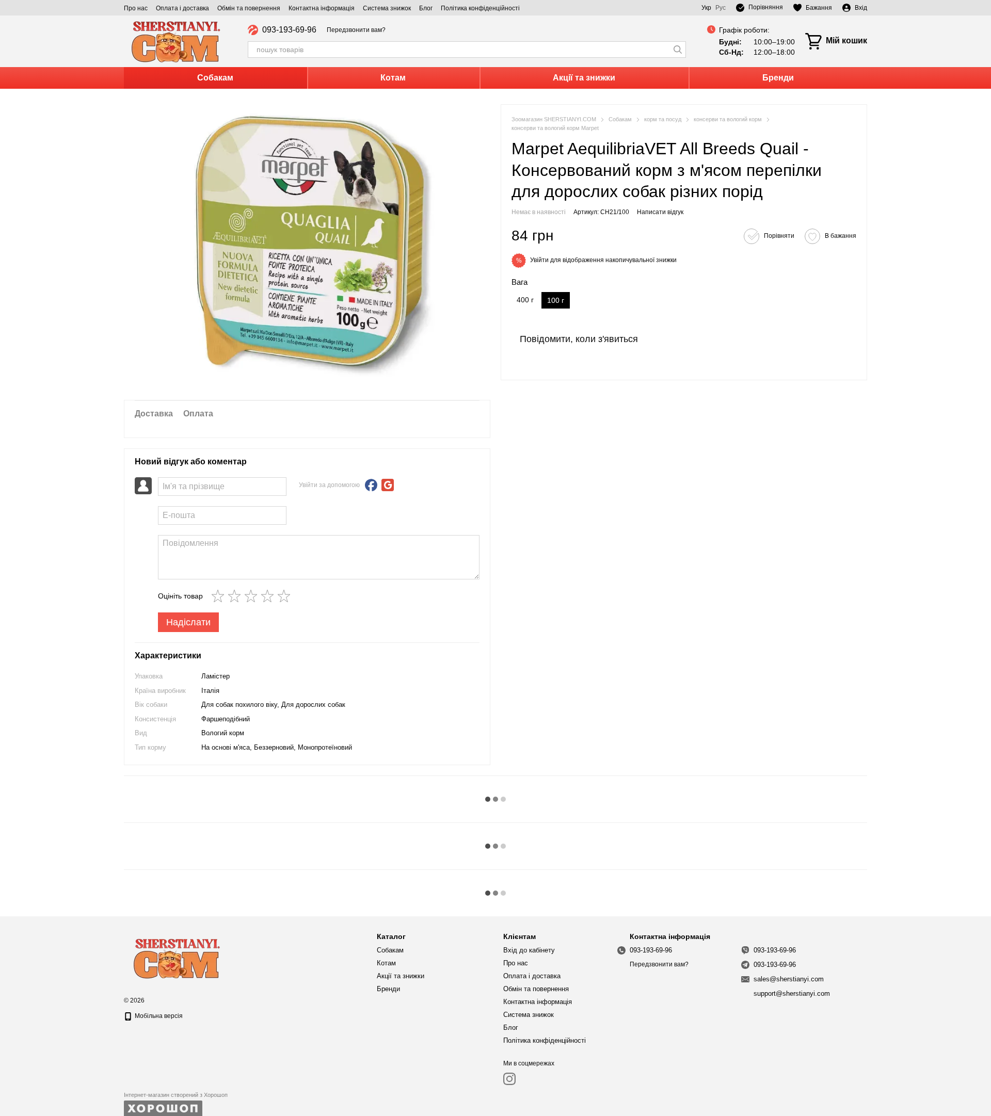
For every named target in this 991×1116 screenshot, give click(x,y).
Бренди (778, 77)
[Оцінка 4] (269, 596)
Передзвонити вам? (356, 30)
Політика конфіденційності (480, 8)
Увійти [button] (539, 260)
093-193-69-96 (289, 30)
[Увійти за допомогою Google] (387, 485)
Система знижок (387, 8)
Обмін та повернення (248, 8)
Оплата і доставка (182, 8)
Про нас (136, 8)
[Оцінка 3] (253, 596)
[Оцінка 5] (286, 596)
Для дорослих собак (313, 704)
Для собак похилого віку (239, 704)
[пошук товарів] (677, 49)
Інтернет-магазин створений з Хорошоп (176, 1095)
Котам (393, 77)
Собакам (215, 77)
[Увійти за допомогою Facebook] (371, 485)
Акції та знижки (584, 77)
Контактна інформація (322, 8)
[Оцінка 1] (220, 596)
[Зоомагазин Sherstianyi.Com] (175, 957)
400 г (525, 300)
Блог (426, 8)
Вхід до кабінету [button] (529, 950)
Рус (720, 8)
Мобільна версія (158, 1016)
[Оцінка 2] (236, 596)
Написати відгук (660, 212)
